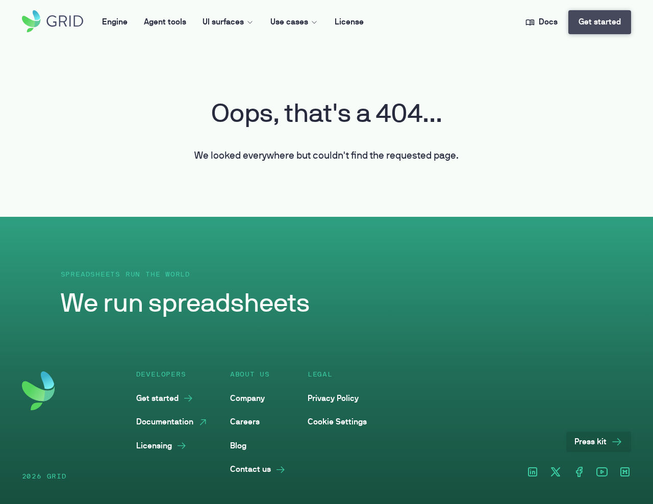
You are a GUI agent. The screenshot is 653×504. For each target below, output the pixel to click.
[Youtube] (602, 473)
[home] (52, 22)
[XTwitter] (555, 473)
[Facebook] (579, 473)
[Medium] (625, 473)
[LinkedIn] (532, 473)
